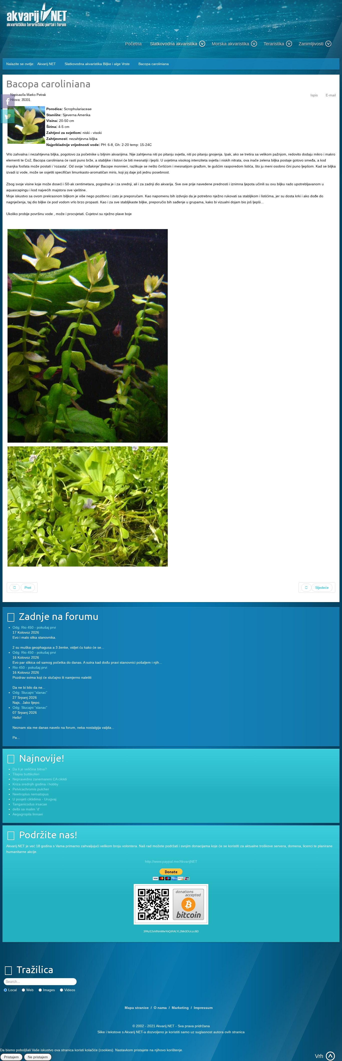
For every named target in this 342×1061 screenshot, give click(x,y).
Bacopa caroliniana (48, 83)
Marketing (180, 1008)
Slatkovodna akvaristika (173, 43)
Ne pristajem (38, 1057)
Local (12, 990)
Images (49, 990)
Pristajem (11, 1057)
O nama (160, 1008)
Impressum (203, 1008)
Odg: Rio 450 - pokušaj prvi (34, 627)
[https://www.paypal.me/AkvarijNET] (171, 874)
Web (30, 990)
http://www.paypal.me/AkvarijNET (171, 861)
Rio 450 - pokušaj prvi (30, 667)
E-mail (331, 95)
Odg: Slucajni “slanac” (30, 692)
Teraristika (274, 43)
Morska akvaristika (230, 43)
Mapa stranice (137, 1008)
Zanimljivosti (311, 43)
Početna (133, 43)
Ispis (314, 95)
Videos (69, 990)
